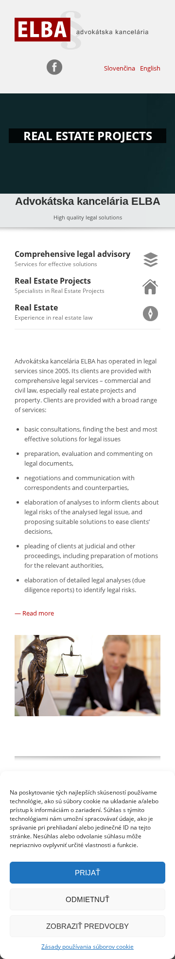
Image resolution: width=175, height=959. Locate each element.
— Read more (34, 613)
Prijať (87, 873)
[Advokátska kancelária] (87, 30)
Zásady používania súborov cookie (87, 946)
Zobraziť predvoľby (87, 926)
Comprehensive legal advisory (72, 254)
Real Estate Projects (53, 280)
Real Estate (36, 307)
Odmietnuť (87, 899)
